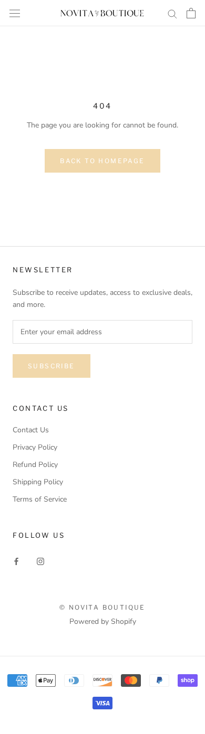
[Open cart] (191, 13)
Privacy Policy (35, 447)
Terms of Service (40, 499)
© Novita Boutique (102, 607)
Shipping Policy (38, 482)
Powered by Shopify (102, 621)
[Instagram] (40, 561)
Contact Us (31, 430)
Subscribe (51, 366)
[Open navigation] (14, 13)
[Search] (172, 13)
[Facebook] (16, 561)
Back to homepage (102, 161)
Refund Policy (35, 465)
